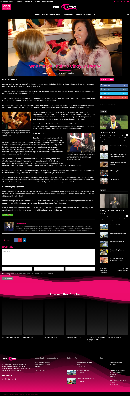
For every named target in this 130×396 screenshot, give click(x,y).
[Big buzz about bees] (104, 364)
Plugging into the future (117, 241)
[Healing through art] (118, 317)
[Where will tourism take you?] (104, 235)
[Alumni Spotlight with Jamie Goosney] (104, 382)
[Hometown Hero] (114, 122)
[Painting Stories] (104, 181)
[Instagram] (117, 1)
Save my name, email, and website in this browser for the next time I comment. (29, 274)
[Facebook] (114, 1)
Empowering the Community (118, 146)
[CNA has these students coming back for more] (104, 260)
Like (125, 85)
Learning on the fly (51, 337)
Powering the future (116, 225)
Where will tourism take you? (118, 233)
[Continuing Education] (75, 317)
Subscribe (123, 97)
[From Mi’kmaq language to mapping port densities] (104, 156)
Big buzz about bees (116, 362)
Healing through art (115, 337)
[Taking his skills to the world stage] (114, 201)
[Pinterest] (20, 240)
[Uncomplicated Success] (12, 317)
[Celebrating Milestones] (104, 173)
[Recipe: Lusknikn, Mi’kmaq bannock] (104, 164)
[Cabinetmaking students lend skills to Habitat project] (97, 317)
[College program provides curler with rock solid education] (104, 373)
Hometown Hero (107, 132)
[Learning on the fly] (54, 317)
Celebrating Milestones (117, 171)
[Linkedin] (121, 1)
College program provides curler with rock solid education (117, 372)
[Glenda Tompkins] (9, 226)
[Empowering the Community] (104, 148)
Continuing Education (73, 337)
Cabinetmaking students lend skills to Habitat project (96, 339)
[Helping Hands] (33, 317)
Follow (124, 89)
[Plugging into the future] (104, 244)
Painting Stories (114, 179)
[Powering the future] (104, 227)
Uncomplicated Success (11, 337)
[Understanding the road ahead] (104, 252)
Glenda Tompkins (67, 73)
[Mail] (124, 1)
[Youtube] (128, 1)
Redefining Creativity (103, 271)
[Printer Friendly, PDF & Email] (7, 216)
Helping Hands (28, 337)
